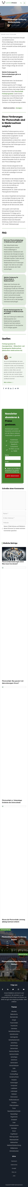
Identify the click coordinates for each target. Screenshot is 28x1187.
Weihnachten (14, 1142)
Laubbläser (14, 1088)
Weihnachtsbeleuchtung (14, 1145)
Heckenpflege (14, 1074)
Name (7, 455)
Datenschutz (14, 1164)
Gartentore (14, 1060)
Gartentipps (14, 1057)
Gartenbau (14, 1028)
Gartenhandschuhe (14, 1040)
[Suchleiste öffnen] (21, 3)
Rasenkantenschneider (14, 1111)
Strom (7, 34)
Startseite (3, 34)
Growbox (14, 1071)
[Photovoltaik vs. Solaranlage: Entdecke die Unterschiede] (14, 798)
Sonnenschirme (14, 1125)
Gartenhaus (14, 1043)
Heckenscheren (14, 1077)
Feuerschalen (14, 1023)
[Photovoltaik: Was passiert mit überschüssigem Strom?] (14, 679)
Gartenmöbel (14, 1048)
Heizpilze (14, 1080)
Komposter (14, 1085)
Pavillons (14, 1102)
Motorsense (14, 1097)
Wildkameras (14, 1148)
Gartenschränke (14, 1054)
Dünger (14, 1020)
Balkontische (14, 1014)
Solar (14, 1122)
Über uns (14, 1172)
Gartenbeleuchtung (14, 1031)
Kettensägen (14, 1082)
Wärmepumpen (14, 1137)
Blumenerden (14, 1017)
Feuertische (14, 1025)
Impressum (14, 1161)
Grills (14, 1068)
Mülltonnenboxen (14, 1100)
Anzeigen (19, 108)
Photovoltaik (13, 34)
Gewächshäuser (14, 1065)
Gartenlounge (14, 1045)
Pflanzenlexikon (14, 1105)
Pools (14, 1108)
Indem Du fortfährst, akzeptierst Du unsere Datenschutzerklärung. (12, 470)
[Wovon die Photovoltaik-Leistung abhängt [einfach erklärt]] (14, 917)
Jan (12, 25)
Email (6, 462)
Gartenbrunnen (14, 1034)
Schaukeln (14, 1119)
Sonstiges (14, 1128)
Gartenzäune (14, 1062)
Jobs (14, 1176)
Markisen (14, 1094)
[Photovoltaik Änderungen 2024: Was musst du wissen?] (14, 559)
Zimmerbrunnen (14, 1151)
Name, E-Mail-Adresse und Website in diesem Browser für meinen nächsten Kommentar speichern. (14, 528)
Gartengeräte (14, 1037)
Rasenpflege (14, 1114)
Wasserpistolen (14, 1139)
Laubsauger (14, 1091)
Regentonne (14, 1117)
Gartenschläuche (14, 1051)
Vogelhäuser (14, 1134)
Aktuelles (14, 1011)
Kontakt (14, 1168)
